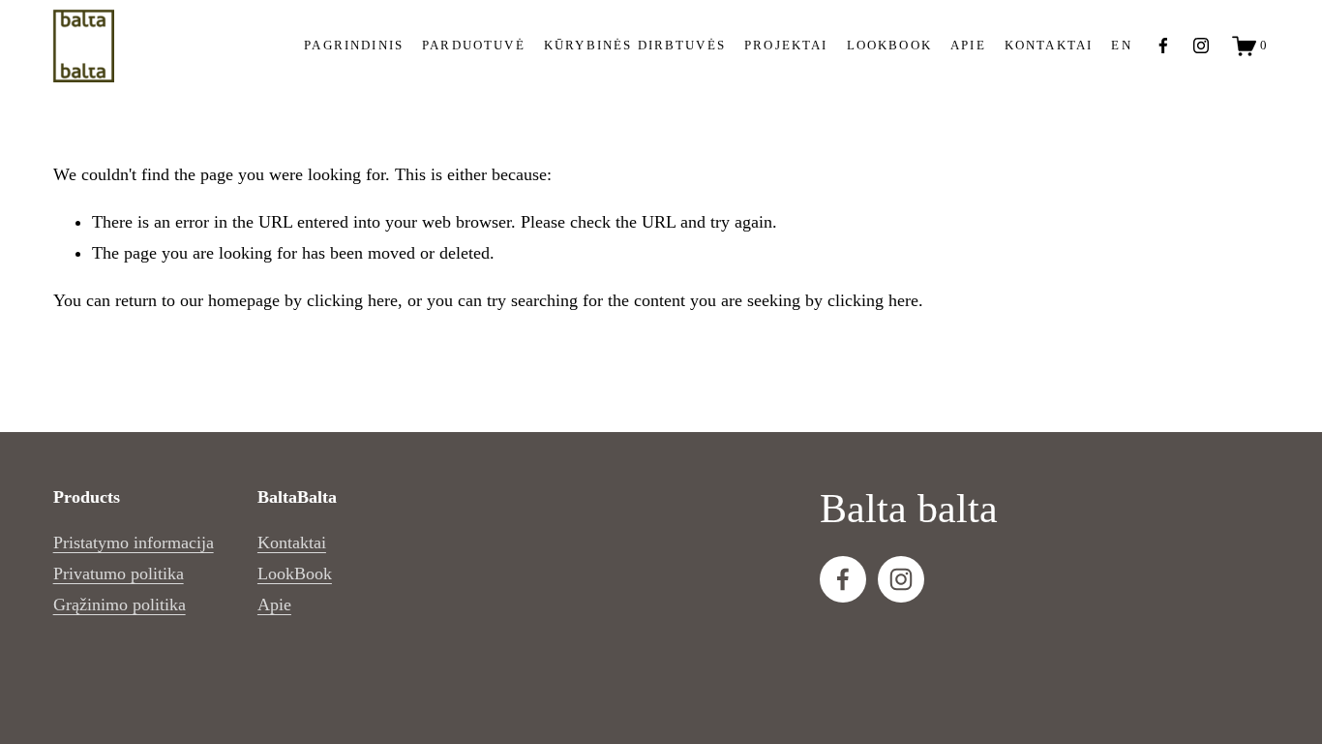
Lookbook (889, 45)
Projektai (785, 45)
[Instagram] (1201, 45)
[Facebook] (1163, 45)
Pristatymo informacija (133, 542)
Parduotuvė (474, 45)
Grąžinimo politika (119, 604)
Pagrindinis (354, 45)
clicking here (352, 300)
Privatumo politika (118, 573)
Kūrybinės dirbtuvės (635, 45)
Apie (274, 604)
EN (1121, 45)
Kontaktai (1049, 45)
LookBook (294, 573)
